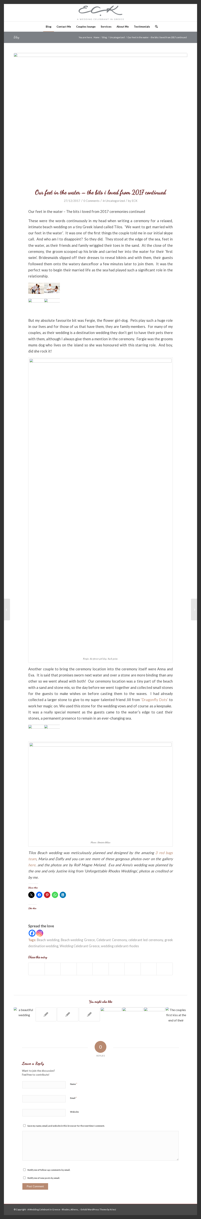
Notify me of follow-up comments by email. (48, 1170)
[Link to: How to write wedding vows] (132, 1014)
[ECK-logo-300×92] (100, 12)
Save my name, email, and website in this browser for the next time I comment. (66, 1125)
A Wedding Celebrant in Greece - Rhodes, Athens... (53, 1209)
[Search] (155, 27)
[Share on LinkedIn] (101, 969)
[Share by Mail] (165, 969)
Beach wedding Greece (78, 940)
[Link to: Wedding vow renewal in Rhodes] (46, 1014)
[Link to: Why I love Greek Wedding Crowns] (176, 1014)
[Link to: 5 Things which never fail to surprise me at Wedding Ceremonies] (89, 1014)
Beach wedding (48, 940)
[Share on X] (53, 969)
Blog (16, 37)
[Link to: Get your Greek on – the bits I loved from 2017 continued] (111, 1018)
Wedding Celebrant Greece (80, 946)
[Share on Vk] (133, 969)
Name (73, 1083)
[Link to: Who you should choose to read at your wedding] (154, 1014)
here (32, 865)
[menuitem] (48, 27)
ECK (134, 200)
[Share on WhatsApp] (69, 969)
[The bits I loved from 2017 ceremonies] (7, 609)
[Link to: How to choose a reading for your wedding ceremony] (67, 1014)
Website (74, 1111)
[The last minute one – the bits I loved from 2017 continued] (194, 609)
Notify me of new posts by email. (43, 1178)
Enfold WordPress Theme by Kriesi (98, 1209)
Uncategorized (115, 200)
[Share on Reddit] (149, 969)
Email (73, 1097)
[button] (36, 290)
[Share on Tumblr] (117, 969)
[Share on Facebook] (36, 969)
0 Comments (91, 200)
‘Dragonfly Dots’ (155, 700)
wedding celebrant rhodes (120, 946)
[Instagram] (39, 933)
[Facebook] (32, 933)
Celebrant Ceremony (111, 940)
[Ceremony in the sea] (100, 118)
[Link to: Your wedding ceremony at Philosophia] (24, 1012)
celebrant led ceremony (145, 940)
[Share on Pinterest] (85, 969)
